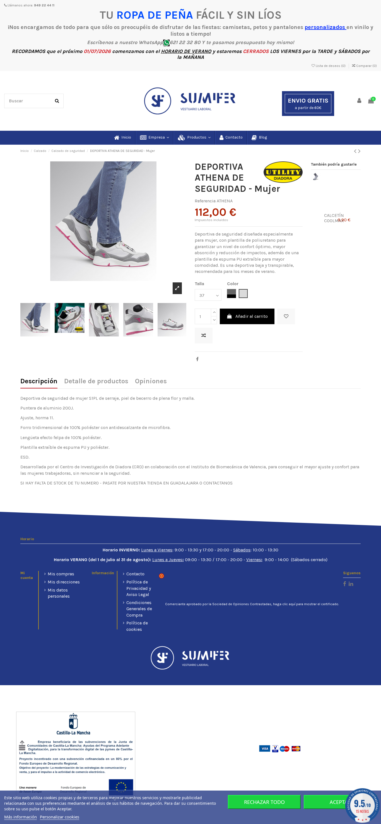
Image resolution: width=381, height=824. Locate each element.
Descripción (38, 381)
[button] (154, 138)
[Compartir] (197, 359)
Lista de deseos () (330, 66)
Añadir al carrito (251, 316)
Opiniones (151, 381)
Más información (20, 817)
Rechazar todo (264, 802)
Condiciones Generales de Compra (139, 609)
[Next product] (359, 151)
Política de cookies (137, 626)
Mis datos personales (59, 593)
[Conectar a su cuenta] (359, 101)
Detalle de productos (96, 381)
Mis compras (61, 573)
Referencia (205, 200)
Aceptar (340, 802)
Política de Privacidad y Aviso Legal (138, 588)
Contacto (135, 573)
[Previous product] (356, 151)
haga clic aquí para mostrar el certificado (305, 604)
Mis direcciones (64, 582)
